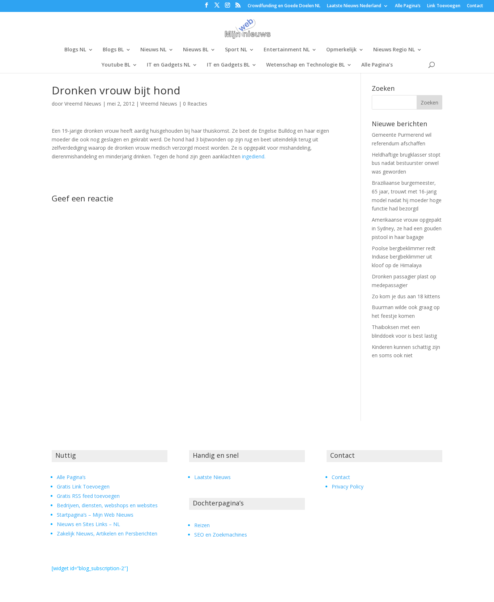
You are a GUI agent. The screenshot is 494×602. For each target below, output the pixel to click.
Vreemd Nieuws (82, 103)
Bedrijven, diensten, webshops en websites (107, 505)
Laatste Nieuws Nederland (354, 6)
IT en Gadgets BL (228, 65)
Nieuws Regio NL (394, 50)
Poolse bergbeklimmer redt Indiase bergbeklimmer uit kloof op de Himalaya (403, 257)
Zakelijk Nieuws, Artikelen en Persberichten (107, 533)
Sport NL (236, 50)
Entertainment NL (287, 50)
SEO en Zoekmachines (220, 534)
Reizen (202, 525)
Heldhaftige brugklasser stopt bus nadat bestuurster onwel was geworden (406, 163)
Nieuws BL (195, 50)
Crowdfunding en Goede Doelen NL (284, 6)
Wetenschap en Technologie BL (305, 65)
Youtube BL (116, 65)
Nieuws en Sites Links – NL (88, 524)
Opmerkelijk (341, 50)
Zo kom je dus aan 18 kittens (406, 296)
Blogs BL (113, 50)
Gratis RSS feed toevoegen (88, 495)
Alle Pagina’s (408, 6)
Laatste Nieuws (212, 477)
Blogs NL (75, 50)
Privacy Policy (347, 486)
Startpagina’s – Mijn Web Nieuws (95, 514)
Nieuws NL (153, 50)
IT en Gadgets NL (168, 65)
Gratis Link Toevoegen (83, 486)
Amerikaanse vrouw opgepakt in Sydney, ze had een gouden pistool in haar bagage (407, 228)
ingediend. (253, 156)
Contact (475, 6)
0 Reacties (195, 103)
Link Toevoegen (443, 6)
